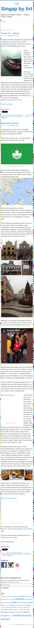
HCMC (12, 605)
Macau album (7, 529)
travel (14, 116)
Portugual (20, 554)
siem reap (27, 609)
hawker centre (5, 605)
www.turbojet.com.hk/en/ (14, 100)
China (30, 115)
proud (18, 609)
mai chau (19, 607)
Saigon (22, 609)
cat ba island (28, 599)
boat (31, 596)
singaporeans (13, 612)
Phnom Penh (8, 609)
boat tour (3, 599)
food (14, 602)
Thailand (26, 612)
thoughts (4, 616)
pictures (14, 609)
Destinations (11, 115)
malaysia (25, 607)
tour (11, 616)
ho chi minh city (19, 605)
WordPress (18, 624)
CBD (2, 602)
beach (28, 596)
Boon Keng (9, 599)
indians (2, 607)
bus (13, 599)
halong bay (24, 602)
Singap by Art (16, 8)
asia (18, 596)
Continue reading (7, 104)
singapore (5, 612)
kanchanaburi (8, 607)
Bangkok (23, 596)
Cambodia (19, 599)
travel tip (20, 116)
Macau (7, 116)
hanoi (30, 602)
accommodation (4, 596)
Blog (8, 553)
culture (10, 602)
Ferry (3, 116)
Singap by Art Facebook (24, 529)
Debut (22, 624)
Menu (17, 3)
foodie (18, 602)
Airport (10, 596)
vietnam (5, 619)
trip (30, 554)
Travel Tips (19, 115)
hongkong (28, 605)
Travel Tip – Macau (10, 33)
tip (10, 116)
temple (20, 612)
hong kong (8, 554)
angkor (15, 596)
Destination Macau (10, 123)
